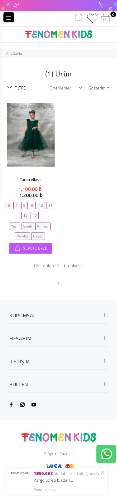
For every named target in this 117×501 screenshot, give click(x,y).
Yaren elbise (30, 179)
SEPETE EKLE (34, 248)
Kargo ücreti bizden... (53, 480)
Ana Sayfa (14, 53)
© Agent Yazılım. (58, 453)
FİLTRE (20, 88)
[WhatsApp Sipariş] (106, 453)
